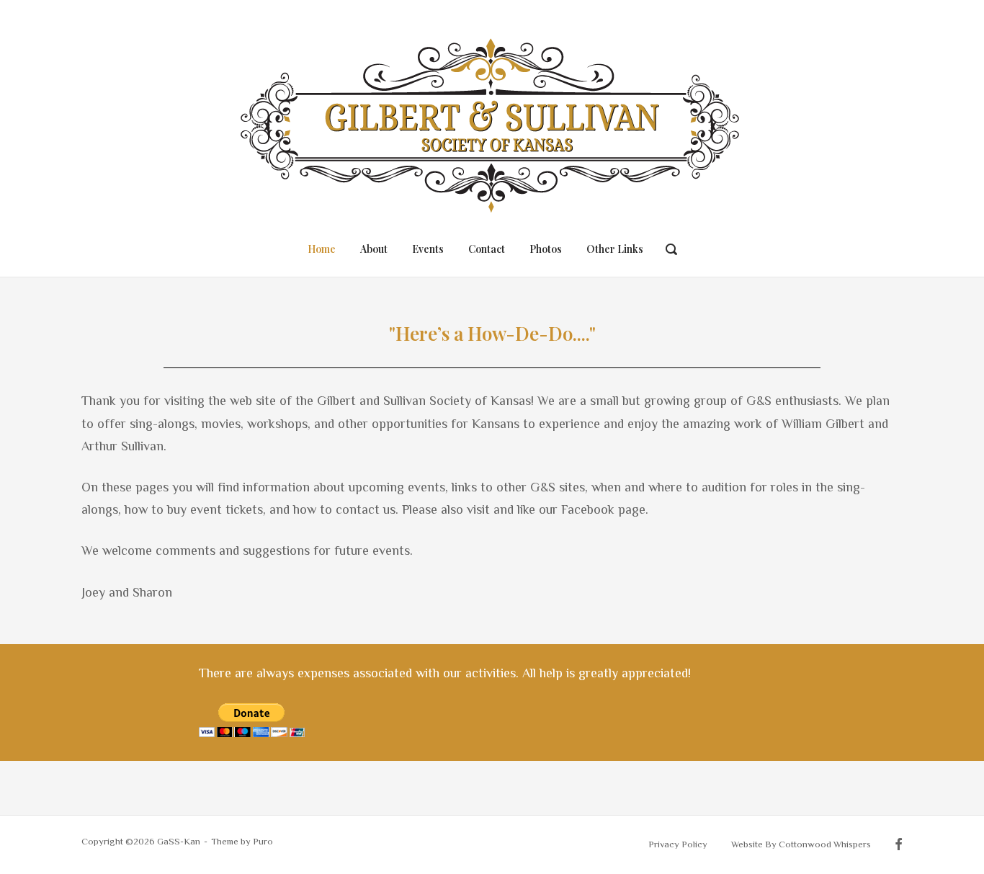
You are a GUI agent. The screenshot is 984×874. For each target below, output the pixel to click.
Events (428, 249)
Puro (263, 841)
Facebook (899, 845)
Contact (486, 249)
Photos (545, 249)
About (374, 249)
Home (322, 249)
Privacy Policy (677, 844)
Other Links (614, 249)
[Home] (492, 121)
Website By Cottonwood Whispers (801, 844)
